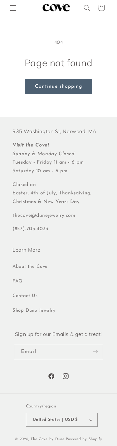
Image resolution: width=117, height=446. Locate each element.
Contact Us (24, 296)
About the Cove (30, 266)
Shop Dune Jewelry (34, 310)
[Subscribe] (95, 351)
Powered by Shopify (84, 439)
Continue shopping (58, 86)
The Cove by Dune (48, 439)
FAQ (17, 281)
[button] (13, 8)
